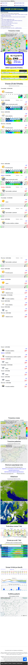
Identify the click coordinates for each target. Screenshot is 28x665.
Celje (2, 19)
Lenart (2, 18)
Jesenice (5, 20)
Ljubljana (3, 14)
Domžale (12, 14)
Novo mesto (4, 24)
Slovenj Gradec (15, 16)
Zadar (9, 27)
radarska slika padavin (4, 660)
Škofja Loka (9, 20)
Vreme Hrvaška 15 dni (19, 3)
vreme (5, 656)
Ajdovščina (8, 21)
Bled (16, 20)
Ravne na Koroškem (22, 16)
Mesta (2, 663)
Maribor (3, 16)
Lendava (12, 25)
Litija (4, 15)
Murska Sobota (4, 25)
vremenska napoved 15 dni (21, 657)
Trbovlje (9, 14)
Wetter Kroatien (20, 661)
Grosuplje (25, 14)
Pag (7, 27)
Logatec (16, 14)
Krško (10, 24)
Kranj (2, 20)
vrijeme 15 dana (6, 658)
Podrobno (14, 663)
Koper (3, 23)
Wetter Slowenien (13, 661)
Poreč (6, 27)
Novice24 (17, 658)
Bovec (11, 21)
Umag (3, 27)
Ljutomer (8, 25)
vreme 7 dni (20, 656)
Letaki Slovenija (7, 661)
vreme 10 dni (24, 656)
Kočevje (22, 14)
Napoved (6, 663)
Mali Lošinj (12, 27)
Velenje (5, 19)
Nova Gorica (4, 21)
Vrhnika (19, 14)
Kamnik (6, 14)
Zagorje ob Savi (8, 15)
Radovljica (13, 20)
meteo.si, (17, 653)
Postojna (7, 23)
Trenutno (10, 663)
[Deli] (25, 659)
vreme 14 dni (4, 657)
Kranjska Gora (19, 20)
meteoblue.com (19, 654)
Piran (13, 23)
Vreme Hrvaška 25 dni (19, 5)
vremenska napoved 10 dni (11, 657)
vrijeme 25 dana (12, 658)
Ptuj (5, 16)
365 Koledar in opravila (23, 660)
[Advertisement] (14, 148)
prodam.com (22, 658)
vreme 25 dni (14, 656)
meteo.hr (10, 654)
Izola (5, 23)
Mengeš (2, 15)
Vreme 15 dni (4, 3)
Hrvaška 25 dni (19, 663)
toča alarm (10, 660)
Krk (1, 27)
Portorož (15, 23)
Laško (13, 19)
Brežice (7, 24)
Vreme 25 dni (4, 5)
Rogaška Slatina (9, 19)
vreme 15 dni (9, 656)
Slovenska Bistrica (9, 16)
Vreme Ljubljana (15, 660)
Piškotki (2, 656)
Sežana (10, 23)
